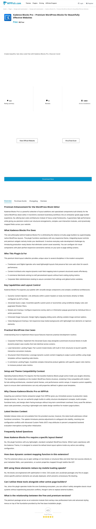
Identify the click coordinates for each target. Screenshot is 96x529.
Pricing (41, 3)
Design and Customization (20, 9)
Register (90, 3)
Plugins (35, 3)
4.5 (10, 101)
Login (81, 3)
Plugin (10, 9)
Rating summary (9, 103)
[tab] (8, 201)
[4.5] (7, 100)
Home (4, 9)
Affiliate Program (51, 3)
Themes (28, 3)
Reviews (47, 103)
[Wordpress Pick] (12, 3)
